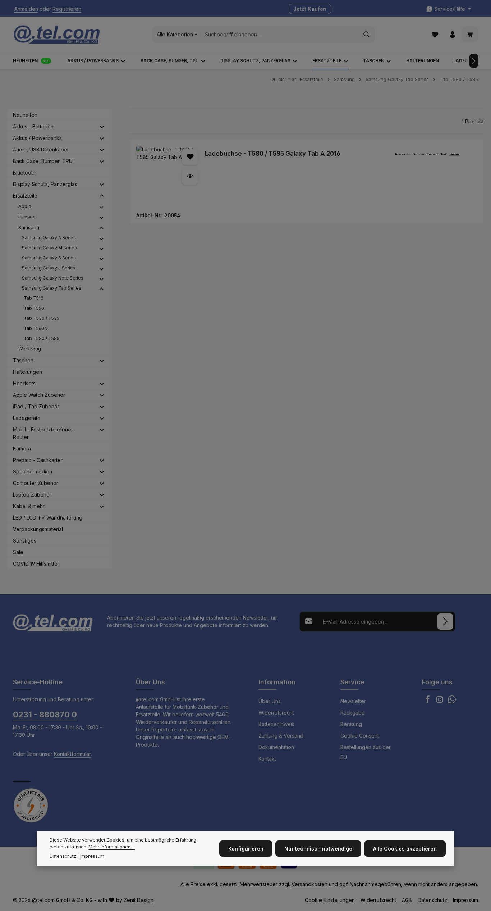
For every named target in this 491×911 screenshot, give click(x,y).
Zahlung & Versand (280, 736)
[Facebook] (428, 701)
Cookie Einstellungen (330, 900)
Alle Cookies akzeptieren (405, 848)
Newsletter (353, 701)
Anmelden (26, 9)
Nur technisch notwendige (318, 848)
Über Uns (269, 701)
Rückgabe (352, 713)
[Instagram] (440, 701)
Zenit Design (138, 900)
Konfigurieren (245, 848)
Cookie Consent (359, 736)
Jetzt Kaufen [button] (309, 9)
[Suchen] (367, 34)
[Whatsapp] (452, 701)
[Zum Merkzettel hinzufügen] (190, 157)
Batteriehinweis (276, 724)
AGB (407, 900)
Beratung (351, 724)
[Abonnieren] (445, 621)
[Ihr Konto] (452, 35)
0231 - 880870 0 (45, 714)
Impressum (465, 900)
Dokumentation (276, 747)
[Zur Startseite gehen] (57, 34)
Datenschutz (432, 900)
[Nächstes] (473, 61)
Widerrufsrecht (276, 713)
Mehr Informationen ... (111, 846)
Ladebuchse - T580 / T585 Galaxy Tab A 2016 (272, 153)
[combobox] (280, 34)
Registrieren (66, 9)
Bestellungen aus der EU (365, 752)
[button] (102, 126)
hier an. (454, 154)
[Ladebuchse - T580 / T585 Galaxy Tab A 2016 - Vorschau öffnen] (190, 176)
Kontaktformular (72, 754)
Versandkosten (309, 884)
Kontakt (267, 759)
